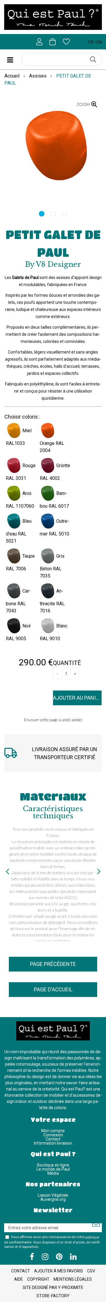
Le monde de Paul (53, 1169)
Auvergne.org (53, 1199)
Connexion (53, 1135)
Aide (18, 1279)
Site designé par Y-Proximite (53, 1287)
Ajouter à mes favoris (58, 1271)
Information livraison (53, 1143)
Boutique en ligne (53, 1165)
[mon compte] (39, 41)
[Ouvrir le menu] (13, 59)
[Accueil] (53, 17)
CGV (91, 1271)
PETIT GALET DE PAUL (53, 243)
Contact (53, 1139)
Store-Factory (53, 1295)
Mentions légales (73, 1279)
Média (53, 1173)
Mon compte (53, 1131)
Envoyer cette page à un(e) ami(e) (53, 719)
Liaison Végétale (53, 1195)
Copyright (38, 1279)
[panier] (52, 41)
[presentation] (7, 871)
